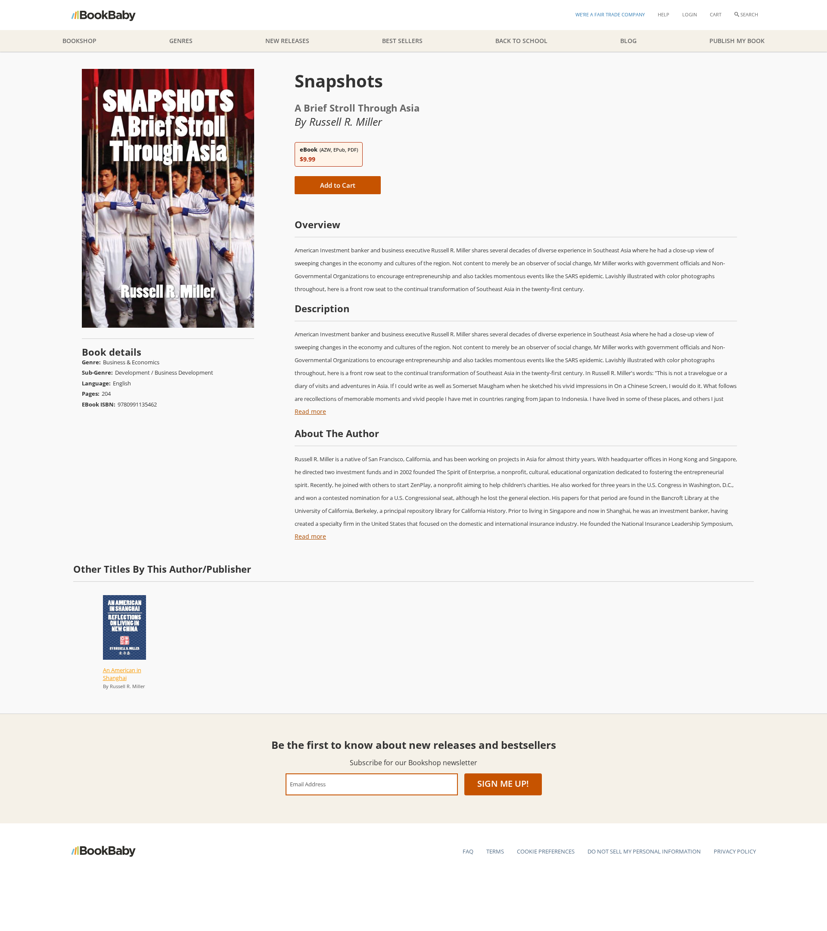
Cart (715, 14)
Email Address (308, 784)
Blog (628, 41)
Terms (495, 851)
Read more (310, 411)
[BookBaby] (111, 15)
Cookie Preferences (546, 851)
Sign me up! (503, 783)
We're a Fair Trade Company (610, 14)
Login (689, 14)
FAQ (468, 851)
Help (663, 14)
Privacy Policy (735, 851)
